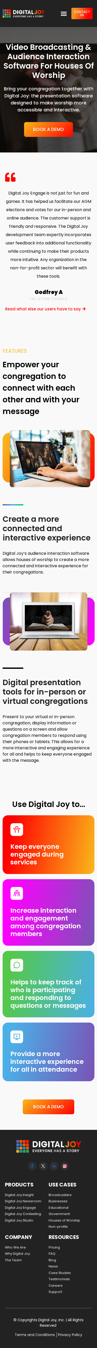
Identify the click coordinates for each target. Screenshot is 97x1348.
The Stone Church (48, 299)
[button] (64, 13)
